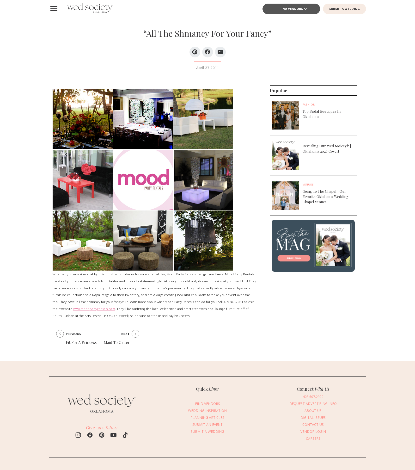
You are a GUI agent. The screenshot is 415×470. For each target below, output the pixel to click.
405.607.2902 (313, 396)
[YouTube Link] (113, 435)
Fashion (309, 104)
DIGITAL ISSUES (313, 417)
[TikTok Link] (125, 435)
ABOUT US (313, 410)
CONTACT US (313, 424)
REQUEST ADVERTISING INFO (313, 403)
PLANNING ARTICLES (207, 417)
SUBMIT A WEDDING (344, 9)
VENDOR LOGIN (313, 431)
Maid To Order (117, 342)
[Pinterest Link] (102, 435)
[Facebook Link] (90, 435)
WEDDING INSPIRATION (207, 410)
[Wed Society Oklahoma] (90, 8)
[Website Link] (102, 415)
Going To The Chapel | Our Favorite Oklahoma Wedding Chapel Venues (325, 196)
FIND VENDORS (291, 9)
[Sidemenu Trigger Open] (54, 9)
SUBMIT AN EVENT (207, 424)
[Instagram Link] (78, 435)
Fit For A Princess (81, 342)
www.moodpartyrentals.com (94, 309)
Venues (308, 184)
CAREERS (313, 438)
